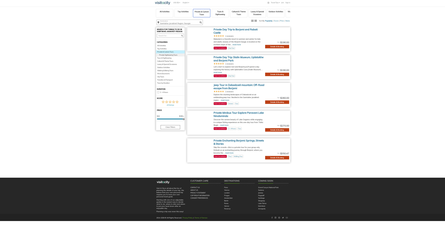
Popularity (268, 21)
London (227, 193)
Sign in (287, 2)
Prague (226, 195)
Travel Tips (275, 2)
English (185, 2)
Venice (226, 206)
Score (276, 21)
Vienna (226, 190)
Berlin (226, 201)
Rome (226, 203)
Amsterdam (228, 198)
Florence (227, 209)
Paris (226, 187)
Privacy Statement (198, 193)
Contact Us (195, 187)
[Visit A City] (163, 182)
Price (282, 21)
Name (288, 21)
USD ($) (176, 2)
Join (282, 2)
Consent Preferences (199, 198)
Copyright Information (200, 195)
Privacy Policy (188, 218)
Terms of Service (201, 218)
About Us (194, 190)
